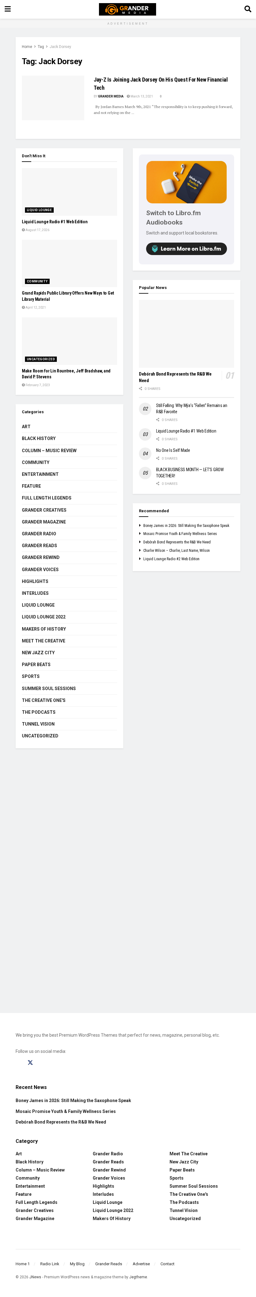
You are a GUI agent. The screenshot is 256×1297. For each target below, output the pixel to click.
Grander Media (111, 96)
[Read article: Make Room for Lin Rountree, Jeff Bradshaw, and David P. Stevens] (69, 341)
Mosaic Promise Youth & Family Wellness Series (180, 534)
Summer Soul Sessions (49, 688)
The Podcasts (39, 712)
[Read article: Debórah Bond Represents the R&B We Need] (186, 334)
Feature (31, 486)
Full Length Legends (46, 497)
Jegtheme (138, 1277)
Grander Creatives (44, 510)
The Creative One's (44, 700)
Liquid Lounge (39, 210)
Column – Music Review (49, 450)
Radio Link (49, 1263)
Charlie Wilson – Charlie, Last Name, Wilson (176, 550)
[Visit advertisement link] (128, 885)
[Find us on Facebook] (18, 1063)
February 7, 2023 (37, 385)
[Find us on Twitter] (30, 1063)
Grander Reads (39, 545)
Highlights (35, 581)
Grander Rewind (41, 557)
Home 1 (23, 1263)
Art (26, 426)
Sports (31, 676)
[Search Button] (247, 9)
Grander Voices (40, 569)
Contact (167, 1263)
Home (27, 47)
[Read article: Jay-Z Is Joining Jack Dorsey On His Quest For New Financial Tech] (53, 98)
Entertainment (40, 474)
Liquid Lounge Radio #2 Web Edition (171, 559)
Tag (41, 47)
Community (37, 281)
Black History (39, 438)
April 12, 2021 (35, 307)
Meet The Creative (43, 640)
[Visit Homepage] (127, 9)
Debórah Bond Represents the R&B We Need (177, 542)
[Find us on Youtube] (54, 1063)
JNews (35, 1277)
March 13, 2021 (141, 96)
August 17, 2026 (37, 230)
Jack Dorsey (60, 47)
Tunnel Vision (38, 724)
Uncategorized (41, 359)
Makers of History (44, 629)
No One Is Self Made (173, 450)
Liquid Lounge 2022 (44, 616)
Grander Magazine (44, 521)
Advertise (141, 1263)
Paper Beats (36, 664)
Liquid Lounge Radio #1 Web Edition (54, 221)
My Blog (77, 1263)
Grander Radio (39, 533)
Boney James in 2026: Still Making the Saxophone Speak (186, 525)
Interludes (35, 593)
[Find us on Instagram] (42, 1063)
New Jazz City (38, 652)
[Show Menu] (8, 9)
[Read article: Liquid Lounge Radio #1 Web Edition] (69, 192)
